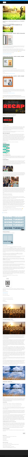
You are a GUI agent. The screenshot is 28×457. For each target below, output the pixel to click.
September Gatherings (7, 381)
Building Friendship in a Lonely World (9, 446)
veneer (3, 443)
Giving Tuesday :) (6, 231)
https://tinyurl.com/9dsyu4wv (11, 73)
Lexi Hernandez (5, 23)
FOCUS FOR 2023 (5, 438)
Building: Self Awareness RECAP (9, 115)
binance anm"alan (5, 445)
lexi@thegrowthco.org (5, 292)
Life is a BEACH (9, 445)
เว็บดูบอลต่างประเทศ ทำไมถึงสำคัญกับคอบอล (7, 447)
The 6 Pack (14, 447)
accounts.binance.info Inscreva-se (7, 444)
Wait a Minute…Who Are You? (8, 443)
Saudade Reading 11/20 (8, 319)
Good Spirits (12, 23)
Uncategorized (12, 320)
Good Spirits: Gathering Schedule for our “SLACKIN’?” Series (14, 22)
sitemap (4, 446)
